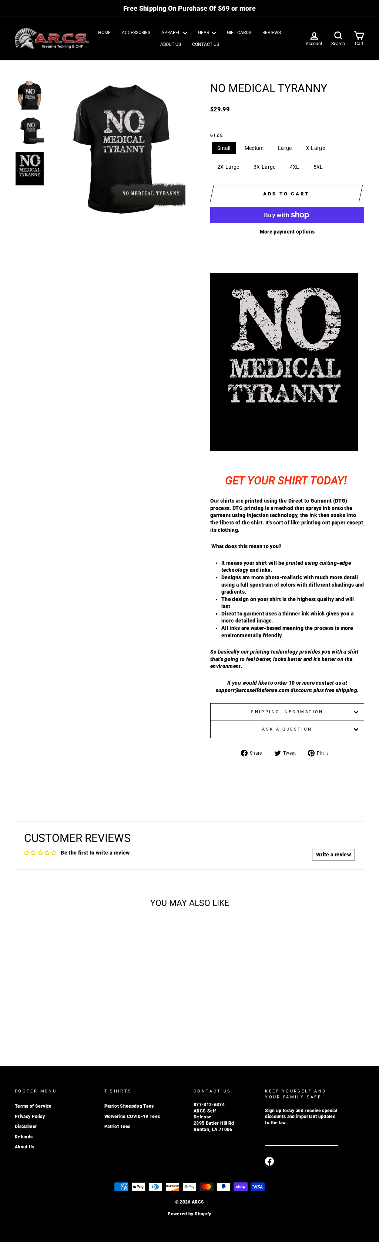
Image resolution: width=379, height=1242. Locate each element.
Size (217, 135)
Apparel (171, 32)
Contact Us (205, 44)
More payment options (287, 232)
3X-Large (265, 167)
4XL (294, 167)
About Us (170, 44)
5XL (318, 167)
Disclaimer (26, 1126)
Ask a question (287, 729)
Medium (254, 148)
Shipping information (287, 711)
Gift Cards (239, 32)
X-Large (315, 148)
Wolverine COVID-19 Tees (132, 1116)
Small (224, 148)
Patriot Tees (117, 1126)
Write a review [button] (333, 854)
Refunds (24, 1136)
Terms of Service (33, 1106)
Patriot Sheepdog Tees (129, 1106)
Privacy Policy (30, 1116)
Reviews (271, 32)
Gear (204, 32)
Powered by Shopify (189, 1213)
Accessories (136, 32)
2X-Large (228, 167)
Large (285, 148)
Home (104, 32)
